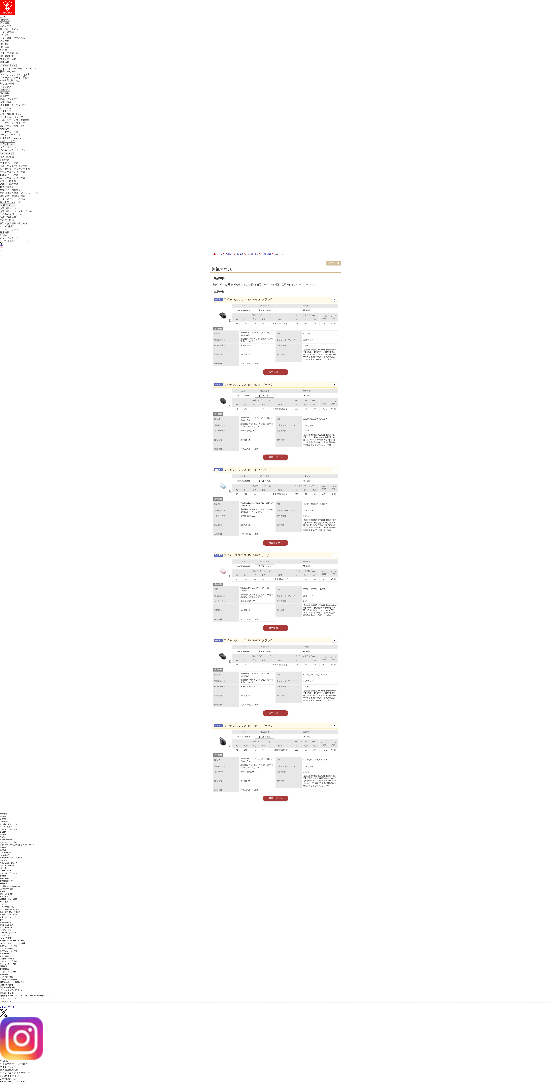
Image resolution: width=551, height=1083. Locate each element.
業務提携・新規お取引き (12, 196)
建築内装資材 (4, 953)
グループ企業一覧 (9, 53)
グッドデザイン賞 (9, 132)
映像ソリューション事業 (12, 172)
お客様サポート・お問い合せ (12, 982)
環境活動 (4, 62)
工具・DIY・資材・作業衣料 (14, 120)
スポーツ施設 (4, 956)
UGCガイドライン (7, 993)
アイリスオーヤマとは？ (8, 829)
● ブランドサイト (7, 1007)
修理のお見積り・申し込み (14, 223)
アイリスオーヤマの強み (12, 38)
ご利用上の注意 (6, 985)
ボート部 (3, 868)
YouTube (4, 1061)
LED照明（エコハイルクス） (10, 886)
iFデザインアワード (10, 135)
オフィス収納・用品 (10, 114)
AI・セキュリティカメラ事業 (15, 169)
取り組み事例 (7, 83)
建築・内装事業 (8, 181)
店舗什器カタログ (6, 925)
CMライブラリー (8, 141)
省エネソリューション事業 (14, 166)
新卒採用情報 (4, 969)
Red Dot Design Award (10, 138)
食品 (12, 126)
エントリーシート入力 (8, 964)
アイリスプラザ (5, 1001)
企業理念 (4, 41)
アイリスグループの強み (12, 199)
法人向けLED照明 (6, 889)
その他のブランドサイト (12, 150)
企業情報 (5, 20)
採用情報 (4, 232)
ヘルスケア (5, 111)
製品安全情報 (7, 220)
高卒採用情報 (4, 974)
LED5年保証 (6, 226)
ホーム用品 (5, 108)
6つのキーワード (8, 35)
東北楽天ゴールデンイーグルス (11, 858)
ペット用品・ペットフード (14, 117)
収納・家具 (5, 102)
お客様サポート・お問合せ (14, 1063)
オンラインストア (9, 238)
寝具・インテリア (9, 99)
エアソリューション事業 (12, 178)
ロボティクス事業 (9, 175)
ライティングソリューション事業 (12, 940)
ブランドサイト (7, 144)
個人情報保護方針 (7, 987)
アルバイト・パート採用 (8, 979)
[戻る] (1, 17)
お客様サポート (7, 205)
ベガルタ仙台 (4, 855)
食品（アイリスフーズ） (8, 917)
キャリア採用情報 (6, 977)
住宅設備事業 (7, 187)
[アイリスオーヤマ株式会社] (275, 7)
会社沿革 (4, 47)
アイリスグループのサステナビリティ (19, 68)
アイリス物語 (7, 32)
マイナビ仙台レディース (8, 863)
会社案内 (3, 832)
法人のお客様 (6, 153)
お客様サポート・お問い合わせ (16, 211)
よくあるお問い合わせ (11, 214)
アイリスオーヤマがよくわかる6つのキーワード (17, 845)
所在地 (3, 50)
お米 (1, 920)
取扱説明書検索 (8, 217)
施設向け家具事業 (19, 193)
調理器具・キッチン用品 (12, 105)
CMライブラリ (5, 935)
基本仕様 (218, 329)
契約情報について (6, 881)
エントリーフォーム (10, 202)
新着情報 (3, 876)
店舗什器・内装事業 (10, 190)
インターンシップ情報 (8, 972)
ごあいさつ (5, 26)
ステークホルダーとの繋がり (15, 77)
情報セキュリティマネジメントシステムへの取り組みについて (26, 996)
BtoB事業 (4, 159)
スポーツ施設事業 (9, 184)
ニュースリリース (9, 229)
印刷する (332, 263)
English (3, 235)
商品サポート (275, 372)
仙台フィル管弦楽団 (7, 865)
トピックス (5, 86)
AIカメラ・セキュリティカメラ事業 (12, 943)
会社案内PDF (6, 56)
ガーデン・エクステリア (12, 123)
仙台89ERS (4, 860)
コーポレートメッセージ (12, 29)
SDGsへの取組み (8, 65)
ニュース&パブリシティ (8, 873)
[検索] (28, 241)
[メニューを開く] (1, 250)
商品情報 (5, 90)
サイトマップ (7, 1067)
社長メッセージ (8, 71)
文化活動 (3, 847)
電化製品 (4, 96)
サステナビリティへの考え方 (15, 74)
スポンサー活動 (8, 59)
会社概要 (4, 44)
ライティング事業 (9, 162)
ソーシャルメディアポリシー (12, 990)
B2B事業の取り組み (10, 80)
